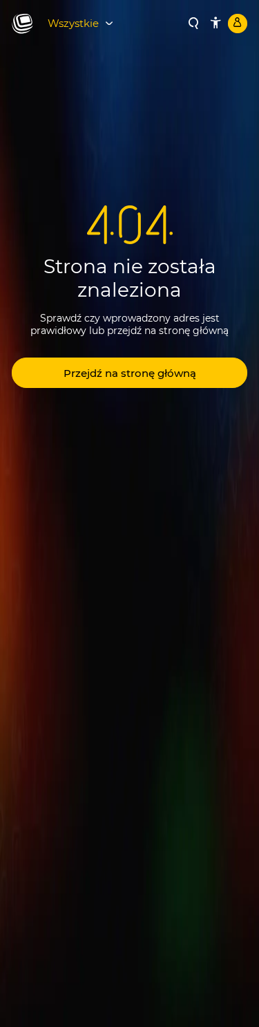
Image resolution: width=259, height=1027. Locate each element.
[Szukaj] (193, 23)
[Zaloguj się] (237, 23)
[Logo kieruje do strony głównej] (22, 24)
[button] (129, 373)
